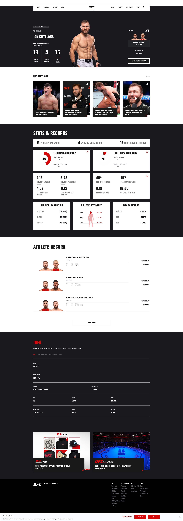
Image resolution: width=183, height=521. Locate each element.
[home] (91, 7)
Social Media (125, 484)
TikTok (123, 498)
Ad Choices (143, 491)
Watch (120, 7)
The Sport (114, 486)
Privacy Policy (144, 489)
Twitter (123, 501)
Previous (147, 76)
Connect (113, 7)
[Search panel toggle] (143, 7)
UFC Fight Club (116, 501)
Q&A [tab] (60, 355)
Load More (91, 323)
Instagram (124, 489)
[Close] (180, 517)
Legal (141, 484)
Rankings (46, 7)
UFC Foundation (116, 489)
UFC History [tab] (53, 355)
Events (38, 7)
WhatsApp (124, 494)
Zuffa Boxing (129, 7)
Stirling (84, 257)
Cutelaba (71, 257)
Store (113, 498)
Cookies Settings (127, 516)
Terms (141, 486)
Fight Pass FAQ (135, 486)
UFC (113, 484)
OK (154, 516)
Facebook (123, 486)
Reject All (140, 516)
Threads (123, 491)
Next (149, 76)
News (62, 7)
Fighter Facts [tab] (42, 355)
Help (132, 484)
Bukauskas (72, 297)
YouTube (123, 496)
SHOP (138, 7)
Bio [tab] (34, 355)
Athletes (55, 7)
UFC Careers (115, 491)
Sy (81, 277)
